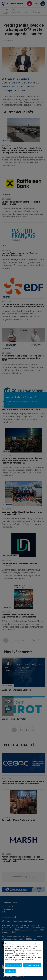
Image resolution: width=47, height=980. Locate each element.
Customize (10, 971)
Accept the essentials (32, 965)
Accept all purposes (14, 965)
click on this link (27, 959)
